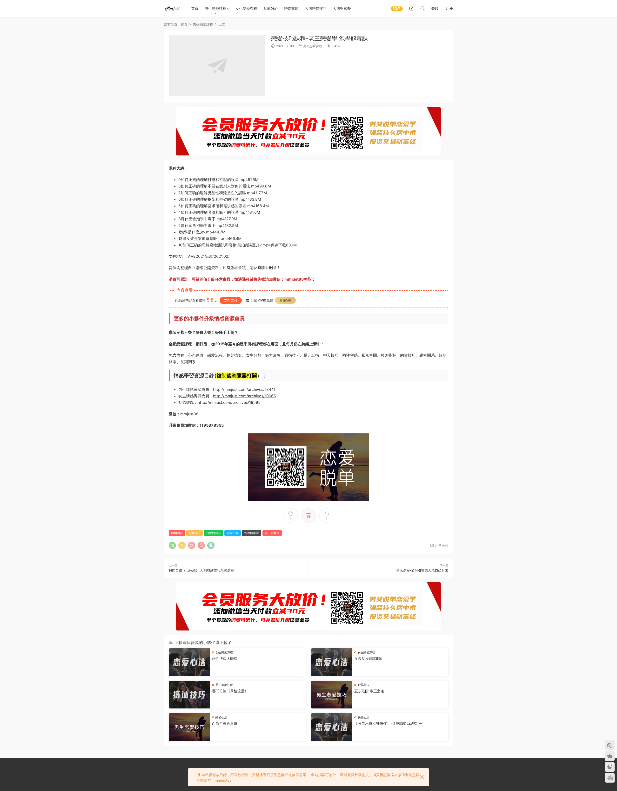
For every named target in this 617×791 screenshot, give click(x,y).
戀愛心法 (363, 685)
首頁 (194, 8)
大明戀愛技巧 (316, 8)
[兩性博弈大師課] (189, 662)
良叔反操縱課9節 (368, 658)
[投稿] (411, 8)
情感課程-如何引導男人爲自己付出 (422, 570)
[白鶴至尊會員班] (189, 727)
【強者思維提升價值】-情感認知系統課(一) (388, 723)
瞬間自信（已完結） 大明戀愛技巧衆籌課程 (201, 570)
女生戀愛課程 (246, 8)
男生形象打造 (224, 685)
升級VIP (285, 300)
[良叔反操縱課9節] (331, 662)
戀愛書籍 (291, 8)
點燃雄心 (270, 8)
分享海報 (441, 545)
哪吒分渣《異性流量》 (230, 691)
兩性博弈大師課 (224, 658)
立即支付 (230, 300)
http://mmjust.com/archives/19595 (229, 402)
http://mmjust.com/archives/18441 (244, 389)
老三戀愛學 (272, 533)
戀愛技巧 (194, 533)
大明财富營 (342, 8)
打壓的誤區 (213, 533)
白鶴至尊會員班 (224, 723)
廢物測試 (177, 533)
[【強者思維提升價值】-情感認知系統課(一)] (331, 727)
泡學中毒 (232, 533)
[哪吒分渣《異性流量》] (189, 694)
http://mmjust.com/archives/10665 (244, 395)
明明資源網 (172, 8)
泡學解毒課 (251, 533)
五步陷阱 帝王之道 (369, 691)
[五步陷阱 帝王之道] (331, 694)
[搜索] (422, 8)
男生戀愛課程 (215, 8)
